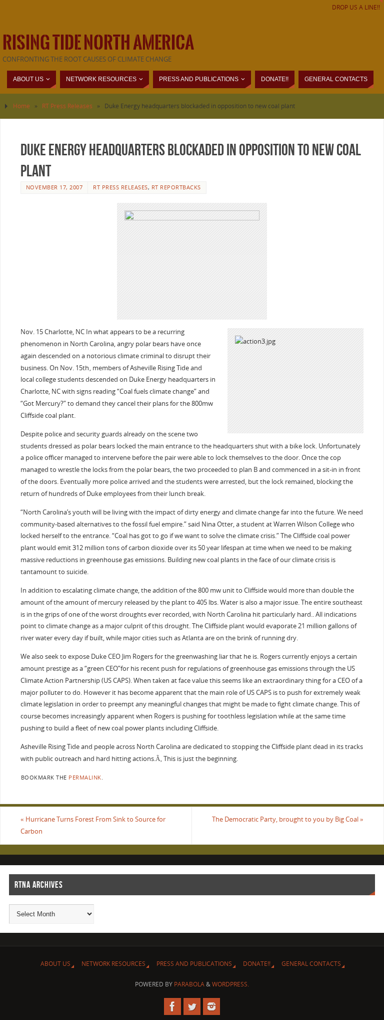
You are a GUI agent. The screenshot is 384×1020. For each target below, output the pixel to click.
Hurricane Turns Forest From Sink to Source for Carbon (93, 825)
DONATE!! (256, 963)
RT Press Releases (67, 106)
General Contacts (311, 963)
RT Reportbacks (176, 187)
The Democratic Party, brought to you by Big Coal (288, 819)
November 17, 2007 (54, 187)
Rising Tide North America (98, 43)
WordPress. (230, 984)
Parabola (189, 984)
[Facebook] (172, 1006)
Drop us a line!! (356, 7)
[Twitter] (192, 1006)
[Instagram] (211, 1006)
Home (21, 106)
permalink (85, 777)
